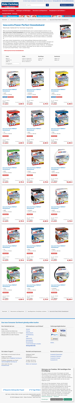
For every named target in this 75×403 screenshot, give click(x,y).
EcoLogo (14, 13)
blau (7, 58)
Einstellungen (45, 399)
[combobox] (36, 5)
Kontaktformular (5, 365)
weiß (7, 61)
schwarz (8, 60)
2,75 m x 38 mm (26, 60)
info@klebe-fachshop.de (16, 358)
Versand (28, 329)
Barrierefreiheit (29, 342)
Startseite (4, 19)
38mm (55, 60)
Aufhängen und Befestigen (23, 10)
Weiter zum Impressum (31, 364)
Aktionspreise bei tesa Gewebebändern (14, 50)
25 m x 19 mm (25, 61)
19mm (55, 58)
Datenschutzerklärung (47, 396)
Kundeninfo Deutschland (56, 354)
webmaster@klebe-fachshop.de (9, 361)
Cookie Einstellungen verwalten (33, 343)
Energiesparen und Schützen (57, 10)
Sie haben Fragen (26, 0)
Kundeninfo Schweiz (55, 358)
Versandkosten (40, 0)
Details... (52, 342)
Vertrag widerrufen (57, 0)
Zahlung (45, 0)
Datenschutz (29, 338)
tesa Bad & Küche (6, 13)
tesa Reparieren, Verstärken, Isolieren (37, 19)
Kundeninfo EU (53, 360)
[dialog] (57, 384)
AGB (27, 336)
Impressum (50, 0)
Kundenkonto (33, 0)
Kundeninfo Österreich (55, 356)
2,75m (39, 58)
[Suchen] (47, 5)
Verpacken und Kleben (8, 10)
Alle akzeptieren (68, 399)
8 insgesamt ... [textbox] (9, 63)
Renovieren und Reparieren (40, 10)
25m (39, 60)
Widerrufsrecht (29, 332)
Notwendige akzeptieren (57, 399)
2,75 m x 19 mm (26, 58)
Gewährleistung (29, 334)
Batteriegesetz (29, 340)
